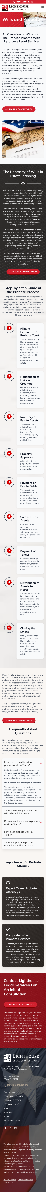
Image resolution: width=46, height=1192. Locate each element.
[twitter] (10, 1128)
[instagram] (15, 1128)
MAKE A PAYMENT (12, 1120)
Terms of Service (25, 1179)
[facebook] (6, 1128)
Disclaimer (8, 1182)
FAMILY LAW (9, 1092)
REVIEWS (8, 1112)
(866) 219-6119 (17, 1085)
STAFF (6, 1116)
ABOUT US (8, 1108)
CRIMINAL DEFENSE (12, 1100)
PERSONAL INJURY (12, 1104)
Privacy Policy (10, 1179)
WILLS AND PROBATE (13, 1096)
